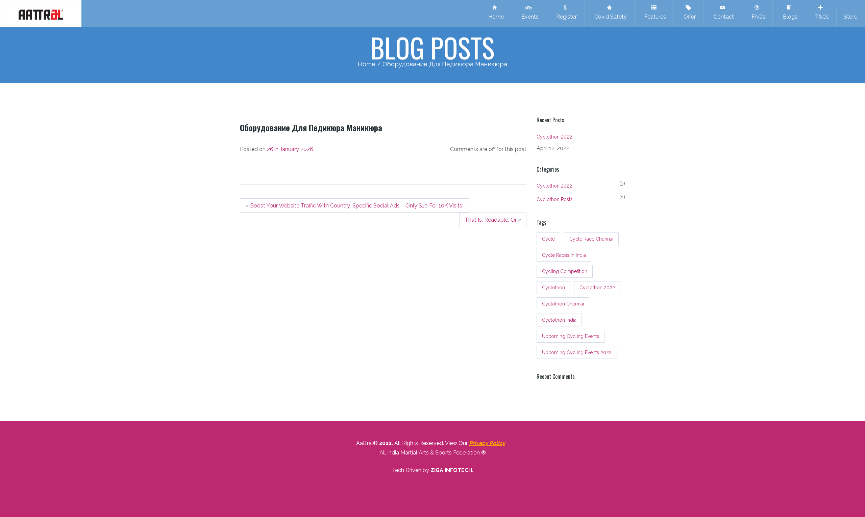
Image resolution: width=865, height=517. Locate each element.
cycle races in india (564, 255)
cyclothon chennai (563, 303)
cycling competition (564, 271)
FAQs (757, 17)
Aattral (364, 443)
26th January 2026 (290, 149)
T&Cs (820, 17)
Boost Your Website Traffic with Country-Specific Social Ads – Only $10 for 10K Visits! (357, 205)
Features (654, 17)
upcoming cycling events (570, 336)
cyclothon (553, 287)
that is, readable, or (491, 220)
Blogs (788, 17)
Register (565, 17)
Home (495, 17)
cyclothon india (559, 320)
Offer (688, 17)
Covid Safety (609, 17)
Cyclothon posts (555, 199)
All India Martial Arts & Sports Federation (429, 452)
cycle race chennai (591, 239)
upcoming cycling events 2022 (577, 352)
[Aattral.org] (40, 13)
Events (529, 17)
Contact (722, 17)
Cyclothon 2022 (554, 137)
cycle (548, 239)
